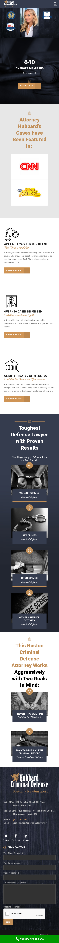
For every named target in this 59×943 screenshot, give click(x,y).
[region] (29, 23)
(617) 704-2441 (20, 819)
